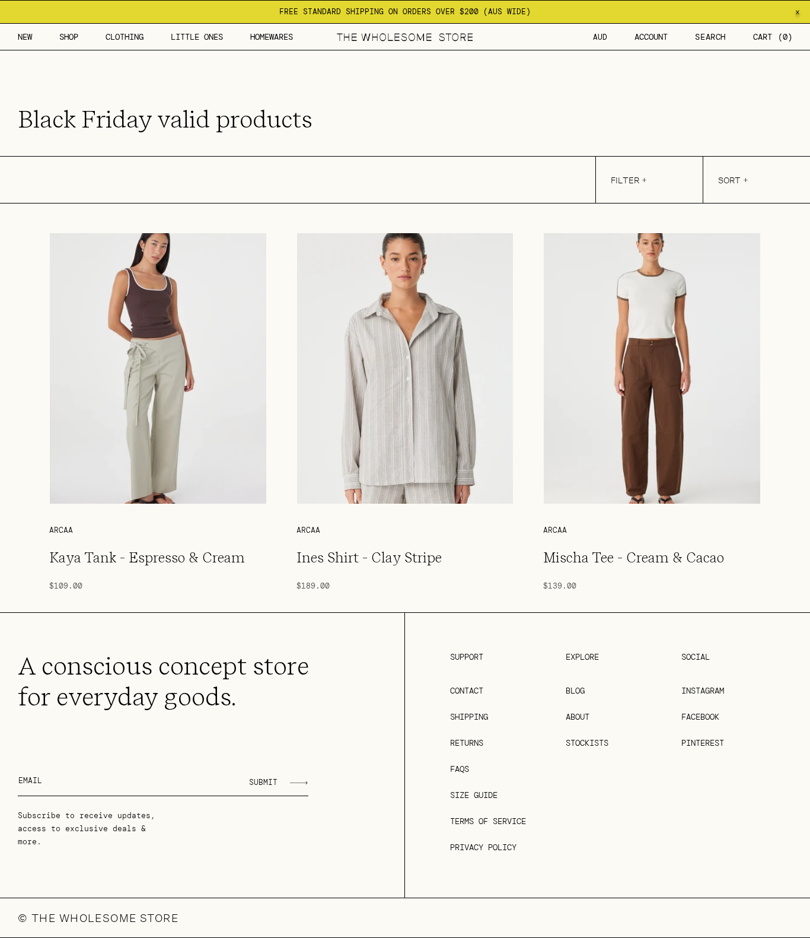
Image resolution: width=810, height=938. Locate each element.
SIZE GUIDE (474, 795)
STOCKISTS (587, 742)
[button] (69, 37)
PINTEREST (702, 742)
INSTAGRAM (702, 690)
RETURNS (466, 742)
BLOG (575, 690)
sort (729, 180)
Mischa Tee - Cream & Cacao (633, 557)
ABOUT (577, 716)
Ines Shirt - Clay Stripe (369, 557)
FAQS (459, 769)
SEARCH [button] (710, 36)
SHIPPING (469, 716)
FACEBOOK (700, 716)
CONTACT (466, 690)
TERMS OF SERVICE (488, 821)
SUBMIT (263, 782)
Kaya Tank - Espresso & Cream (147, 557)
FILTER (625, 180)
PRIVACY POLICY (483, 847)
